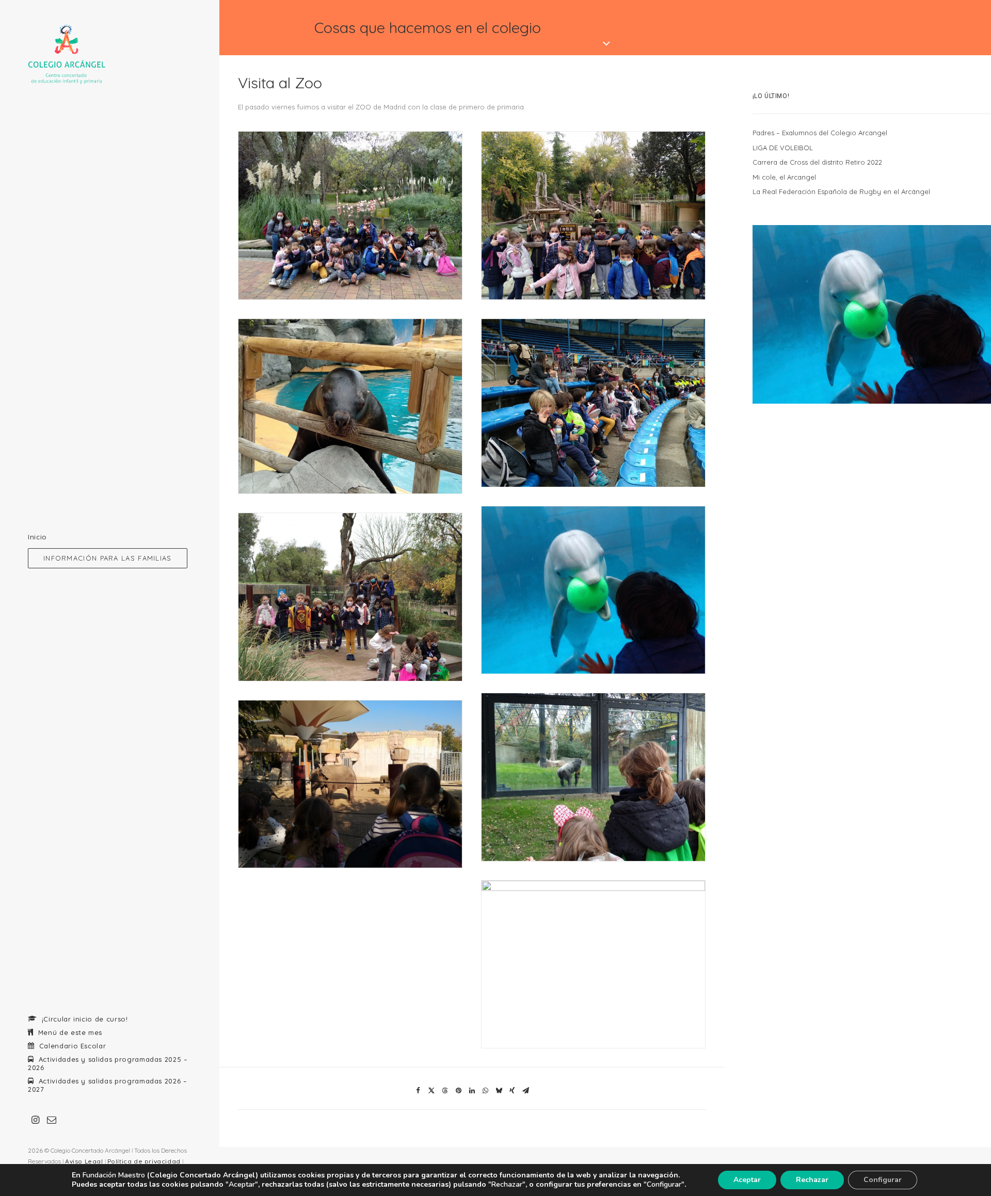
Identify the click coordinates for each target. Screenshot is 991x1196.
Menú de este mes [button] (70, 1032)
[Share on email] (525, 1091)
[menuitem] (109, 537)
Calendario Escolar (72, 1046)
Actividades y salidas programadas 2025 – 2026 (108, 1063)
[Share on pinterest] (458, 1091)
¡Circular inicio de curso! (85, 1019)
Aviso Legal (84, 1161)
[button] (109, 558)
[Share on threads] (445, 1091)
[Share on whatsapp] (485, 1091)
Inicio (37, 537)
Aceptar (747, 1180)
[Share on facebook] (418, 1091)
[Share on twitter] (431, 1091)
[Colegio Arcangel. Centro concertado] (109, 55)
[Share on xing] (512, 1091)
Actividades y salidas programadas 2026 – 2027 (107, 1085)
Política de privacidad (144, 1161)
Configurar (883, 1180)
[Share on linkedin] (472, 1091)
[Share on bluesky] (498, 1091)
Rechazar (812, 1180)
